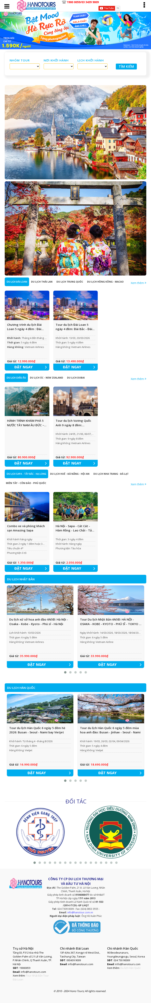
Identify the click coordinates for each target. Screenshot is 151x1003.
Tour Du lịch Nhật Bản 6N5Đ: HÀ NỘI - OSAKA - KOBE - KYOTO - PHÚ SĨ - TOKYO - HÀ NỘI (110, 621)
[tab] (17, 281)
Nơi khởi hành (56, 60)
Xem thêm (138, 283)
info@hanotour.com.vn (80, 912)
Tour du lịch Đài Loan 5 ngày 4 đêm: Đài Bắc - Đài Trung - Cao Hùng (74, 327)
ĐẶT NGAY (23, 367)
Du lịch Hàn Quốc (130, 968)
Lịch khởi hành (90, 60)
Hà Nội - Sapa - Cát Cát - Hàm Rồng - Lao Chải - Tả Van (74, 528)
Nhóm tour (20, 60)
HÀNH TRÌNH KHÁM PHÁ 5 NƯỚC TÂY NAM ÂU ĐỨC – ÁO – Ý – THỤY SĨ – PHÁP (25, 423)
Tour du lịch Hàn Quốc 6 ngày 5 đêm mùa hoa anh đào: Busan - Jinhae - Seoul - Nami (110, 730)
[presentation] (17, 281)
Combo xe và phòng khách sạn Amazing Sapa (26, 528)
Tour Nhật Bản (34, 975)
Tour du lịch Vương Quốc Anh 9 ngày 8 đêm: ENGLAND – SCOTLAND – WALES (73, 423)
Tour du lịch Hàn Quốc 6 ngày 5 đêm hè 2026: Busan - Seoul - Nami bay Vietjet (37, 730)
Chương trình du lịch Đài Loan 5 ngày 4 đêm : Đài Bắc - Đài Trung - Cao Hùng (26, 327)
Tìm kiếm (126, 66)
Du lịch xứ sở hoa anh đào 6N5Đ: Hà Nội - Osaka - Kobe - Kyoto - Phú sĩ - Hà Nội (38, 621)
